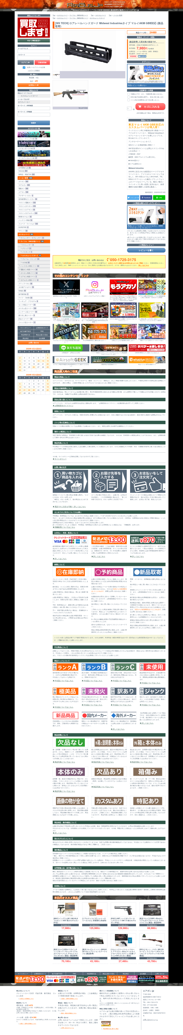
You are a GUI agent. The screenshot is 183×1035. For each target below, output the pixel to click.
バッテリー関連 (25, 220)
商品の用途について (62, 377)
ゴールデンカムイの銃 (27, 158)
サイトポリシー (61, 459)
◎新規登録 (42, 62)
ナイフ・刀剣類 (25, 298)
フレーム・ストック (30, 259)
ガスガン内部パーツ (28, 273)
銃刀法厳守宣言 (25, 331)
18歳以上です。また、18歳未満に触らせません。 (147, 94)
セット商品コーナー (26, 305)
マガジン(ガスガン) (26, 206)
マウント (22, 231)
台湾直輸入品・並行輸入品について (68, 868)
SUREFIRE (23, 227)
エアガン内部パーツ (28, 276)
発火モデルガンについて (63, 838)
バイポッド (26, 252)
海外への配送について (62, 431)
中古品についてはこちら (64, 680)
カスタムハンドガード (31, 255)
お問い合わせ (34, 342)
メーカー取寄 (25, 178)
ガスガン (23, 181)
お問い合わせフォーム (67, 1028)
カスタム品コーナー (27, 308)
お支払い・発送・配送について (66, 532)
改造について (59, 411)
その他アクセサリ (26, 287)
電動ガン (23, 188)
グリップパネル (25, 283)
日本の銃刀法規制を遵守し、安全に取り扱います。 (147, 97)
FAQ (41, 331)
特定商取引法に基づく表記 (110, 1028)
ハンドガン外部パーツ (29, 266)
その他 (25, 262)
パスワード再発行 (34, 70)
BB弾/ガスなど (24, 216)
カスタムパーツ (25, 234)
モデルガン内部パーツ (29, 280)
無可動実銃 (23, 294)
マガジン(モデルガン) (27, 213)
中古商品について (61, 647)
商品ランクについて (62, 660)
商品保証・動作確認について (65, 822)
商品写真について (61, 443)
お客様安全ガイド (42, 328)
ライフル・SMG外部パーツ (31, 241)
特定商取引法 (25, 335)
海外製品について (61, 850)
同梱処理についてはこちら (65, 527)
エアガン (23, 192)
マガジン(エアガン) (26, 209)
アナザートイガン (25, 195)
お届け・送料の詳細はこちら (28, 1023)
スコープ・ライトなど (28, 224)
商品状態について (61, 735)
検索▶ (33, 123)
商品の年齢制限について (63, 388)
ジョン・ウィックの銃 (27, 138)
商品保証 (26, 338)
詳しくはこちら (144, 265)
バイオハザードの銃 (26, 148)
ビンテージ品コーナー (27, 312)
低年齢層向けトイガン (27, 199)
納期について (59, 564)
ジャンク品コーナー (26, 322)
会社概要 (42, 338)
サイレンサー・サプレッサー (32, 238)
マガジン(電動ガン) (26, 202)
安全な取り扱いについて (63, 399)
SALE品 (22, 171)
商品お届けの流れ (42, 335)
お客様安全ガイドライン (64, 405)
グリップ (26, 248)
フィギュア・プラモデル (28, 301)
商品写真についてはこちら (65, 762)
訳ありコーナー (25, 319)
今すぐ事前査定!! (33, 40)
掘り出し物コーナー (26, 315)
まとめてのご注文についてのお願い (68, 512)
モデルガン (24, 185)
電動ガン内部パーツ (28, 269)
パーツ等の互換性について (64, 422)
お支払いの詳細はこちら (27, 998)
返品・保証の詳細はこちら (68, 1013)
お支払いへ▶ (34, 85)
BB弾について (59, 886)
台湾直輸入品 (24, 168)
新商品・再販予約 (26, 174)
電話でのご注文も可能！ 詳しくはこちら (70, 506)
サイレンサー (27, 245)
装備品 (22, 290)
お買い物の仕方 (60, 467)
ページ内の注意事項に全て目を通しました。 (145, 100)
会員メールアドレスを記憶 (36, 67)
